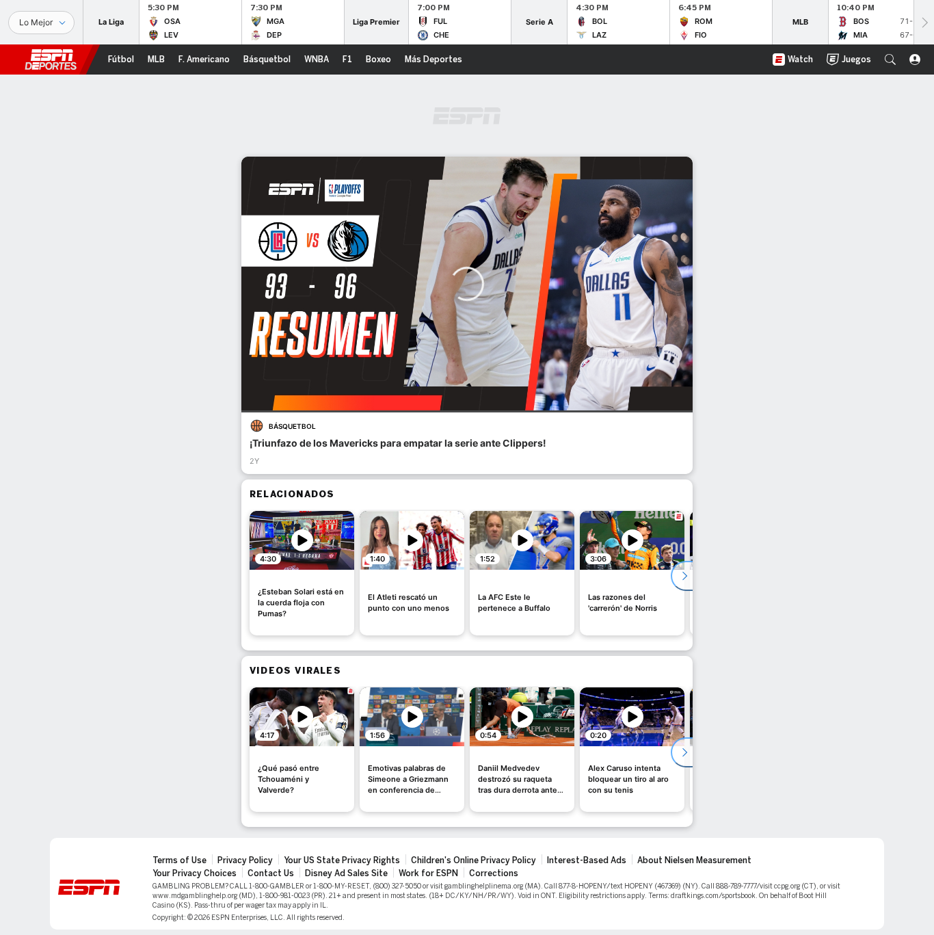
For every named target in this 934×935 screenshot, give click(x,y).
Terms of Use (179, 860)
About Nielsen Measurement (694, 860)
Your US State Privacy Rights (342, 860)
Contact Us (271, 873)
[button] (890, 59)
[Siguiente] (923, 22)
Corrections (493, 873)
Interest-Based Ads (586, 860)
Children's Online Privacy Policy (473, 860)
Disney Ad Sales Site (346, 873)
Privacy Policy (245, 860)
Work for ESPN (428, 873)
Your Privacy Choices (194, 873)
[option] (302, 573)
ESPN (51, 59)
